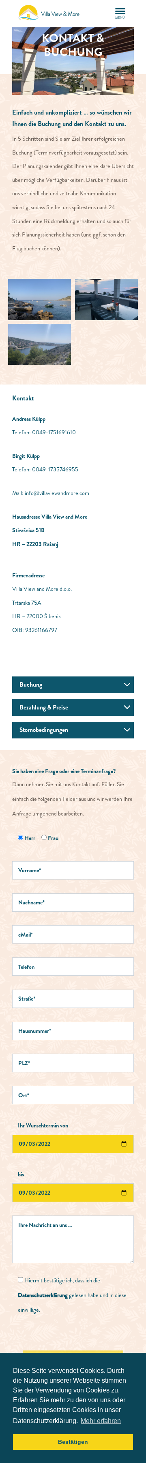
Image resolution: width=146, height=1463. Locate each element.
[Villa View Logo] (50, 14)
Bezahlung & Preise (43, 707)
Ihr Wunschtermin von (43, 1125)
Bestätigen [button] (73, 1442)
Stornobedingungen (43, 729)
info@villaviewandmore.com (57, 493)
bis (21, 1174)
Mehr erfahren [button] (101, 1420)
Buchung (30, 684)
